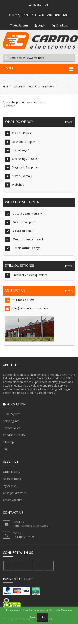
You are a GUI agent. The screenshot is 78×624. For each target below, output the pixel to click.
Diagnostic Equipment (25, 167)
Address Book (12, 479)
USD (57, 15)
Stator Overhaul (22, 176)
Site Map (8, 442)
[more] (68, 121)
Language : (36, 4)
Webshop (19, 86)
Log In (42, 25)
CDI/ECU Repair (21, 133)
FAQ (5, 449)
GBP (26, 15)
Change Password (14, 493)
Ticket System (12, 414)
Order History (11, 472)
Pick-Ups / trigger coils (41, 86)
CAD (49, 15)
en (46, 4)
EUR (34, 15)
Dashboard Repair (23, 142)
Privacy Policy (11, 428)
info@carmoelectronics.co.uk (30, 308)
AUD (41, 15)
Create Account (12, 500)
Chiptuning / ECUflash (25, 159)
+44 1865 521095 (23, 300)
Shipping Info (11, 421)
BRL (65, 15)
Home (6, 86)
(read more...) (47, 393)
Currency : (15, 15)
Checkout (62, 25)
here (32, 617)
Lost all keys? (20, 150)
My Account (10, 486)
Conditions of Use (14, 435)
